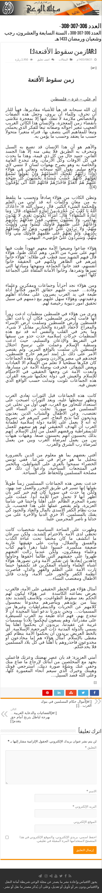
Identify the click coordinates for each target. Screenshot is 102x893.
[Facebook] (65, 876)
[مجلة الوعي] (51, 8)
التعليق (91, 747)
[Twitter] (61, 876)
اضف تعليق (43, 59)
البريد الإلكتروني (85, 806)
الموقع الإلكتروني (85, 822)
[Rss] (70, 876)
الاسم (91, 791)
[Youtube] (56, 876)
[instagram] (46, 876)
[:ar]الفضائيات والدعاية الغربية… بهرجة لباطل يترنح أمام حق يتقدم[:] (33, 715)
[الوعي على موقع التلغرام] (40, 876)
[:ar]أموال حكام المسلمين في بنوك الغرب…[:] (66, 701)
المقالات (63, 59)
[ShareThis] (51, 876)
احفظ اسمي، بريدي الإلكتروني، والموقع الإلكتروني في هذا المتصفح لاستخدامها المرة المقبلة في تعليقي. (58, 839)
